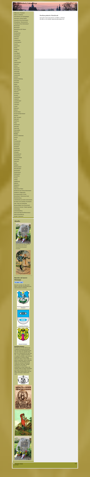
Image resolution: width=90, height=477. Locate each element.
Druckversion (17, 463)
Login (76, 463)
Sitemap (21, 463)
